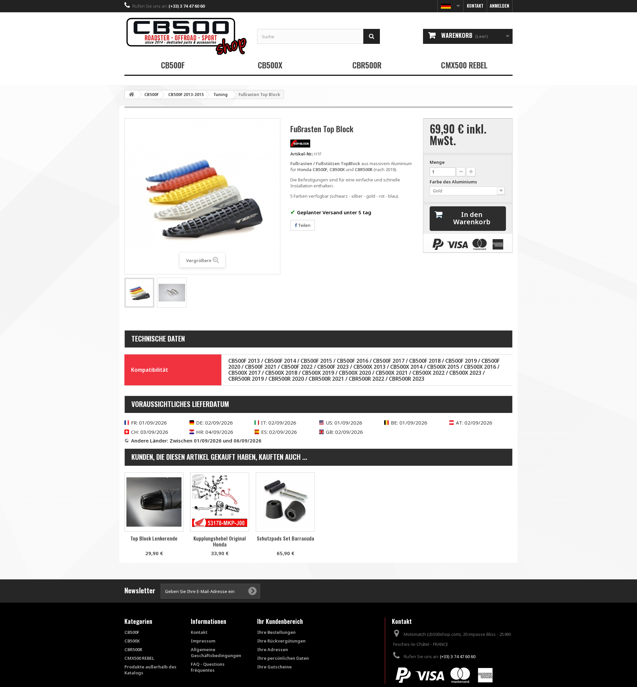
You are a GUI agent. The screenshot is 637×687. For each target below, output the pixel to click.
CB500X (270, 65)
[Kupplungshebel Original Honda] (219, 502)
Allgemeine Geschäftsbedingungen (216, 652)
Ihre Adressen (272, 649)
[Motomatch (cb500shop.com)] (185, 36)
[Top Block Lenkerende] (153, 502)
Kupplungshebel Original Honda (219, 541)
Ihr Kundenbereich (280, 621)
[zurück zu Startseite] (131, 94)
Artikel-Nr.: (301, 154)
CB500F (173, 65)
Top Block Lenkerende (153, 538)
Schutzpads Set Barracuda (285, 538)
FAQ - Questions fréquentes (208, 667)
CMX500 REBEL (464, 65)
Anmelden (499, 5)
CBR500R (367, 65)
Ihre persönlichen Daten (283, 658)
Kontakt (475, 5)
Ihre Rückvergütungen (281, 641)
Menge (437, 162)
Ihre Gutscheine (274, 667)
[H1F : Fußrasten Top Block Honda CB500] (139, 292)
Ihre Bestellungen (276, 632)
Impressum (203, 641)
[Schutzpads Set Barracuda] (285, 502)
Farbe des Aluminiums (454, 182)
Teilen (304, 225)
